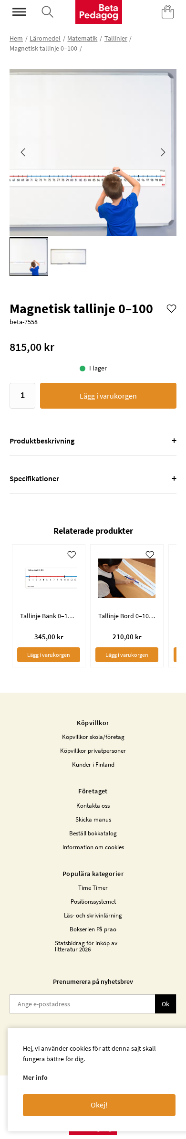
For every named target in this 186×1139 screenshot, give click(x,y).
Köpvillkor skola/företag (93, 737)
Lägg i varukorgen (108, 396)
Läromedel (45, 38)
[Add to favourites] (171, 308)
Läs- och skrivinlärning (93, 915)
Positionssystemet (93, 901)
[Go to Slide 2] (68, 256)
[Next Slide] (163, 152)
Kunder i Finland (93, 764)
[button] (93, 152)
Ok (165, 1004)
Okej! (99, 1104)
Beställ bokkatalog (93, 833)
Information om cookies (93, 847)
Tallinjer (115, 38)
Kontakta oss (93, 806)
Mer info (35, 1077)
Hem (16, 38)
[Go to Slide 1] (29, 256)
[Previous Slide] (22, 152)
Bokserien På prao (93, 929)
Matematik (82, 38)
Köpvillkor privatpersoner (93, 751)
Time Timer (93, 888)
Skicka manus (93, 819)
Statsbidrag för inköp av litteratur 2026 (86, 946)
